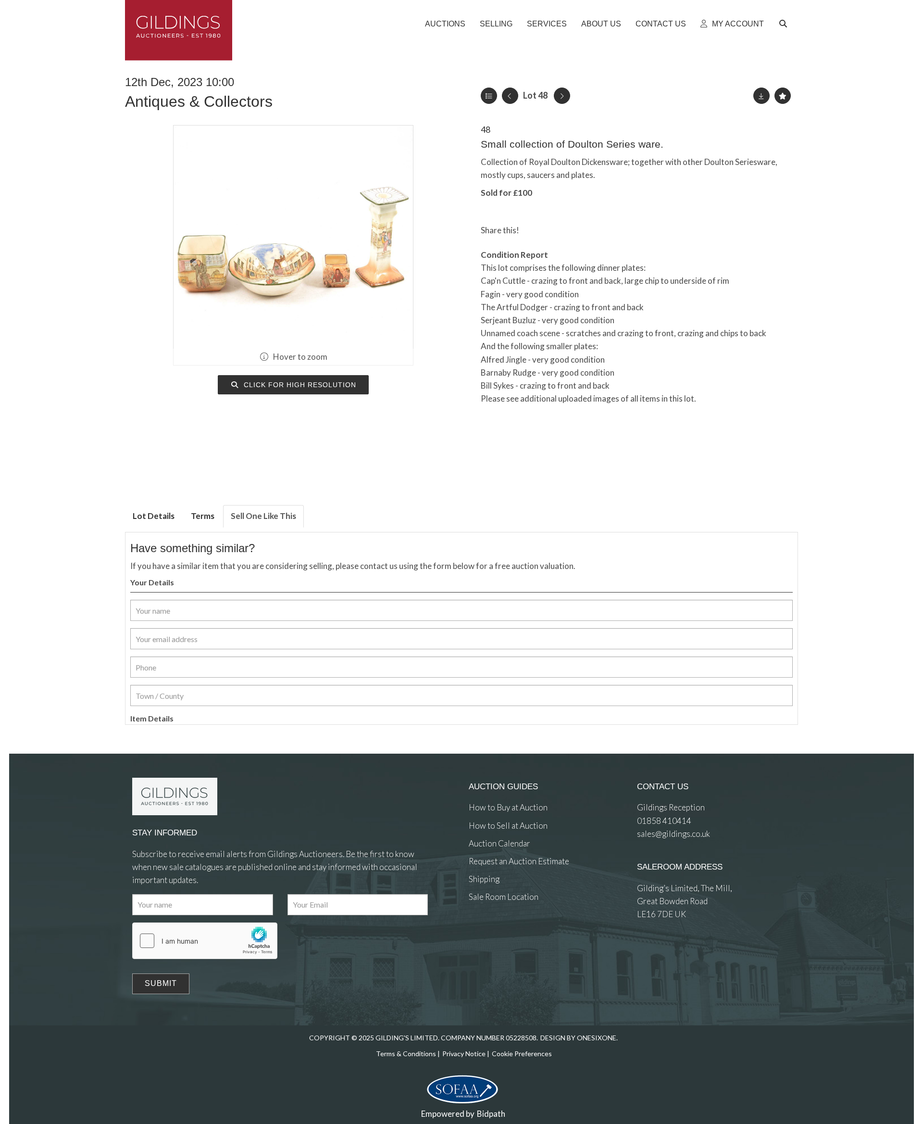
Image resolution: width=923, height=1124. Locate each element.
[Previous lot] (510, 96)
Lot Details (154, 516)
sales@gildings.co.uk (673, 834)
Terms (202, 516)
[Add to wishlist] (782, 96)
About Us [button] (601, 24)
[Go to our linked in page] (497, 932)
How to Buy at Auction (508, 807)
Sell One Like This (263, 516)
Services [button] (547, 24)
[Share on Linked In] (554, 230)
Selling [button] (496, 24)
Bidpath (491, 1114)
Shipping (484, 879)
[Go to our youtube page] (517, 932)
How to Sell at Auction (508, 826)
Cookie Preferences (522, 1053)
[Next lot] (562, 96)
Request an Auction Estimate (519, 861)
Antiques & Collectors (199, 101)
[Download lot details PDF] (761, 96)
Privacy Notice (464, 1053)
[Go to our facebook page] (478, 932)
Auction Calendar (499, 843)
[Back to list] (489, 96)
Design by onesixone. (579, 1038)
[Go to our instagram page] (573, 230)
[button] (784, 24)
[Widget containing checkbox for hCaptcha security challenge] (204, 940)
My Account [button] (737, 24)
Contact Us (661, 24)
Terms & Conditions (406, 1053)
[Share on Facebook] (534, 230)
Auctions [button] (445, 24)
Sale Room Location (503, 897)
